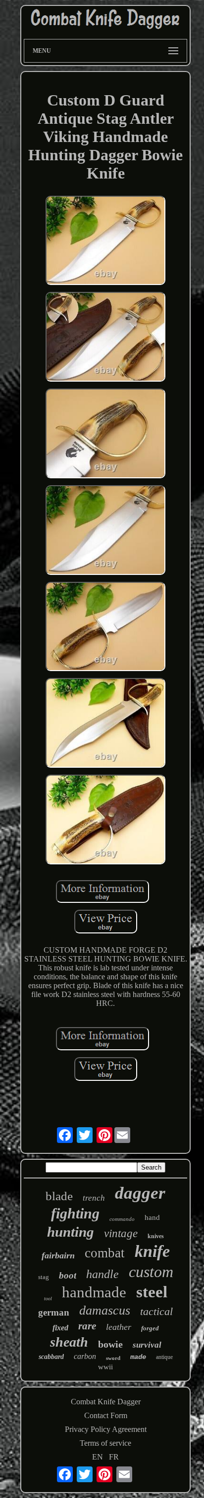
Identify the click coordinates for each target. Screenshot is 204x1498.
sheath (69, 1342)
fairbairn (58, 1255)
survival (147, 1345)
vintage (121, 1233)
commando (122, 1219)
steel (151, 1292)
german (53, 1312)
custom (151, 1272)
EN (97, 1457)
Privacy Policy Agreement (106, 1429)
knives (156, 1236)
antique (164, 1357)
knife (152, 1251)
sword (113, 1358)
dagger (140, 1193)
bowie (110, 1344)
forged (150, 1328)
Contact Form (105, 1415)
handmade (94, 1292)
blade (59, 1196)
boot (67, 1275)
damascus (104, 1310)
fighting (75, 1213)
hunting (70, 1232)
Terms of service (105, 1443)
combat (105, 1253)
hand (152, 1217)
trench (94, 1198)
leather (118, 1327)
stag (43, 1277)
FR (114, 1457)
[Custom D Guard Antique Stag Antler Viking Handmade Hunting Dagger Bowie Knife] (105, 241)
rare (87, 1326)
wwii (105, 1367)
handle (102, 1274)
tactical (156, 1311)
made (138, 1357)
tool (48, 1298)
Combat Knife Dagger (106, 1401)
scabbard (51, 1356)
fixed (60, 1327)
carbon (85, 1356)
